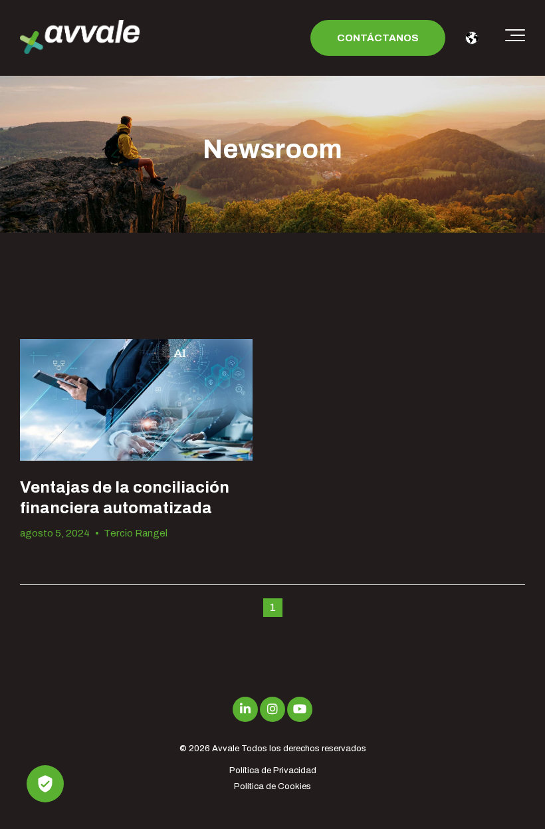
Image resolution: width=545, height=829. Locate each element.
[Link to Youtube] (299, 709)
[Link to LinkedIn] (245, 709)
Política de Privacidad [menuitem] (272, 770)
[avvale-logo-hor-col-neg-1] (80, 38)
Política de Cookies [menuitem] (272, 786)
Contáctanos (378, 38)
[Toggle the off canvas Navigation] (515, 38)
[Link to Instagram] (272, 709)
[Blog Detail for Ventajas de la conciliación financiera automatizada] (136, 400)
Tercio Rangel (135, 533)
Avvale (225, 748)
